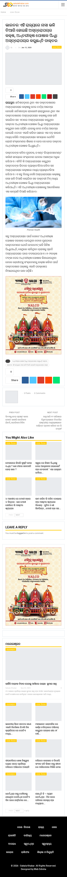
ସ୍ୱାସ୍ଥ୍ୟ (46, 843)
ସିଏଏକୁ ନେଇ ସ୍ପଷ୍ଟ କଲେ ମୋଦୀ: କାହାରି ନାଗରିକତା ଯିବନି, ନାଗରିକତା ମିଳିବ (16, 419)
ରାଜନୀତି (12, 835)
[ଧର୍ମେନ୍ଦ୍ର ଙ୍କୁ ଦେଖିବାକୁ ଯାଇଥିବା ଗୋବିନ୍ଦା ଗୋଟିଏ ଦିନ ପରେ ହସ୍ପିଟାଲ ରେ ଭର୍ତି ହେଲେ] (18, 782)
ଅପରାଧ (12, 843)
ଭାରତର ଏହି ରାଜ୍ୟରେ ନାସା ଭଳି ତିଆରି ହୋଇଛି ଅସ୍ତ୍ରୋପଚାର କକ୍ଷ (27, 365)
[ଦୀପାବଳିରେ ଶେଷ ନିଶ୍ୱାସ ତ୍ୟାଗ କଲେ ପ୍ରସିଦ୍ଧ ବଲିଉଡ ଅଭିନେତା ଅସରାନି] (18, 748)
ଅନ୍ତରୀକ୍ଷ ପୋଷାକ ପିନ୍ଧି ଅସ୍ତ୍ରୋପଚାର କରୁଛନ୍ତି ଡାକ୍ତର (29, 361)
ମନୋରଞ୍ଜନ (11, 649)
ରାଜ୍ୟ (41, 827)
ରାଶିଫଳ (25, 852)
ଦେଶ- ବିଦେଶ (57, 47)
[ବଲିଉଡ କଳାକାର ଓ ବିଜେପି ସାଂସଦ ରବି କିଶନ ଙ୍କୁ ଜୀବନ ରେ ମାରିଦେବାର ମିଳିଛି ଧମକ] (48, 748)
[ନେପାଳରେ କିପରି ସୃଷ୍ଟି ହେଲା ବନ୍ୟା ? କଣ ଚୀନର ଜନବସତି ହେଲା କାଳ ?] (18, 451)
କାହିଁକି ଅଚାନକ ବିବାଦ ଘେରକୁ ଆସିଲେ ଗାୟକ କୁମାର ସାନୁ (31, 683)
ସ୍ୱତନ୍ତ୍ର (29, 843)
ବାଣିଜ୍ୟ (28, 835)
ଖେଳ (54, 827)
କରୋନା (9, 852)
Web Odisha (40, 869)
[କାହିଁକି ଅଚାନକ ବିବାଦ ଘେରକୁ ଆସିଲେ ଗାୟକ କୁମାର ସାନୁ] (33, 664)
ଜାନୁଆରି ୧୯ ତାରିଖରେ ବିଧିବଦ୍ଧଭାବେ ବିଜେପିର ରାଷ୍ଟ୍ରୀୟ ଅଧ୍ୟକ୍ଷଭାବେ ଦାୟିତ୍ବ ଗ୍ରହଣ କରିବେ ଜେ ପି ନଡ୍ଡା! (49, 422)
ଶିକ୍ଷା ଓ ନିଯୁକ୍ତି (45, 852)
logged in (21, 533)
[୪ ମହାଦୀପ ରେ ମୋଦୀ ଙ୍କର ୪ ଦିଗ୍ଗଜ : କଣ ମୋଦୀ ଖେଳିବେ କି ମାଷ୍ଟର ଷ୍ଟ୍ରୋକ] (18, 486)
